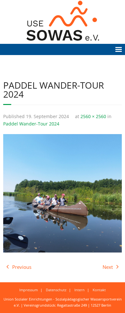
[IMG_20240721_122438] (62, 193)
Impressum (28, 289)
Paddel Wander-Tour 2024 (31, 124)
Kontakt (99, 289)
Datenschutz (56, 289)
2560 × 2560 (93, 116)
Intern (79, 289)
